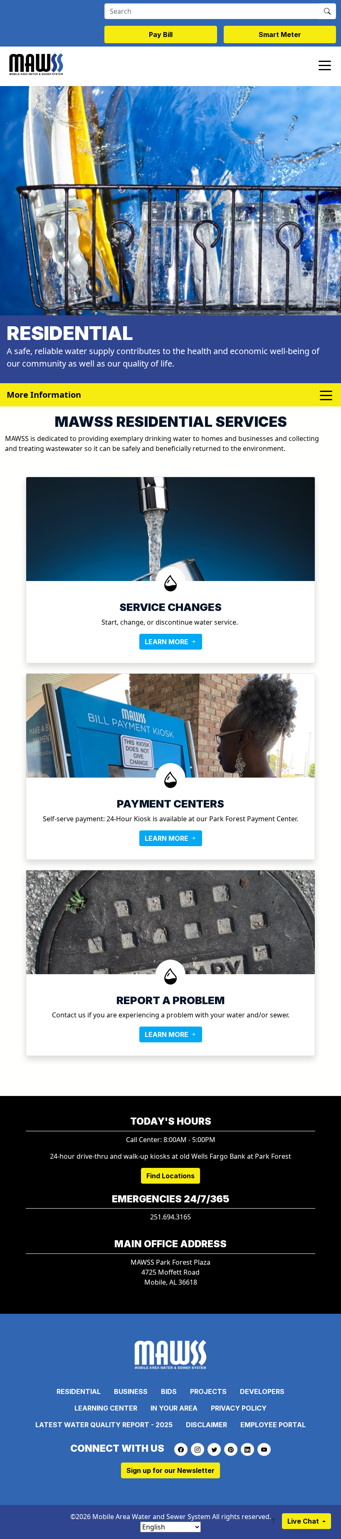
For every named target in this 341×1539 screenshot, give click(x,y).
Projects (208, 1391)
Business (131, 1391)
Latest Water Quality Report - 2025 (104, 1425)
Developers (262, 1391)
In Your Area (174, 1408)
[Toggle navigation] (325, 65)
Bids (169, 1391)
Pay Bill (161, 34)
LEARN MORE (167, 642)
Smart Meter (280, 34)
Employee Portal (273, 1425)
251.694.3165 (170, 1216)
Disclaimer (206, 1425)
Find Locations (170, 1176)
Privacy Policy (239, 1408)
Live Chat (304, 1521)
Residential (79, 1391)
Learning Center (105, 1408)
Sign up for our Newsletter (170, 1470)
